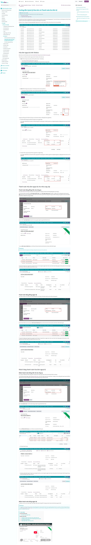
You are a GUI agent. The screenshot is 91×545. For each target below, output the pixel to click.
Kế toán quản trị (5, 55)
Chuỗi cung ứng (4, 21)
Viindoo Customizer (5, 61)
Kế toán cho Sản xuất (7, 48)
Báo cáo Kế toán (6, 51)
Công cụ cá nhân (4, 11)
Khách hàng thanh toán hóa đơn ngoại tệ (82, 16)
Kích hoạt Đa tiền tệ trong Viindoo (9, 37)
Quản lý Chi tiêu (5, 56)
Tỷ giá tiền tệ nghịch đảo (25, 519)
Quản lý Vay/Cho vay (7, 34)
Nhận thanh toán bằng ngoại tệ (82, 21)
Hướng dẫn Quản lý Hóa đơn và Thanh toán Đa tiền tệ (9, 40)
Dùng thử (86, 1)
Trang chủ (22, 1)
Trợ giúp (42, 1)
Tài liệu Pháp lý (4, 70)
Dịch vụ (3, 16)
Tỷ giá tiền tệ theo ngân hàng (26, 16)
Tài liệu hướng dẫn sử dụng (7, 8)
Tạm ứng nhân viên (6, 58)
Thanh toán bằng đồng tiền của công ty (83, 12)
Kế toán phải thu (6, 28)
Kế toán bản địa (6, 53)
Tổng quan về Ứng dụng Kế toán (9, 26)
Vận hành (3, 13)
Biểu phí (37, 1)
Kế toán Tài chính (6, 24)
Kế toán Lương (6, 45)
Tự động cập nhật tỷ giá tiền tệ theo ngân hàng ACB (30, 517)
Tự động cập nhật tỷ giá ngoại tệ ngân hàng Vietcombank (31, 518)
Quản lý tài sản (6, 43)
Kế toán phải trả (6, 29)
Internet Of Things (5, 63)
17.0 (76, 1)
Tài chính (3, 23)
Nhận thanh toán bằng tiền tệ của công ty (83, 19)
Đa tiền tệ (5, 36)
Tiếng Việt (80, 1)
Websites (3, 18)
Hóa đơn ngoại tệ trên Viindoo (81, 7)
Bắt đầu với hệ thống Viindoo (6, 10)
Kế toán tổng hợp (6, 50)
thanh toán (25, 191)
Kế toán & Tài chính (24, 15)
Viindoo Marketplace (30, 1)
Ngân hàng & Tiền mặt (7, 32)
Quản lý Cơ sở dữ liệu (5, 65)
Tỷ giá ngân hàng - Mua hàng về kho (27, 520)
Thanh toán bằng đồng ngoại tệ (82, 14)
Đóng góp (3, 72)
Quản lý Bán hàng (5, 15)
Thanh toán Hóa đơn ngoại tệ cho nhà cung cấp (82, 10)
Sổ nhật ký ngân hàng (29, 60)
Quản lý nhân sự (4, 59)
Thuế (4, 31)
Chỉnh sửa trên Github (66, 5)
